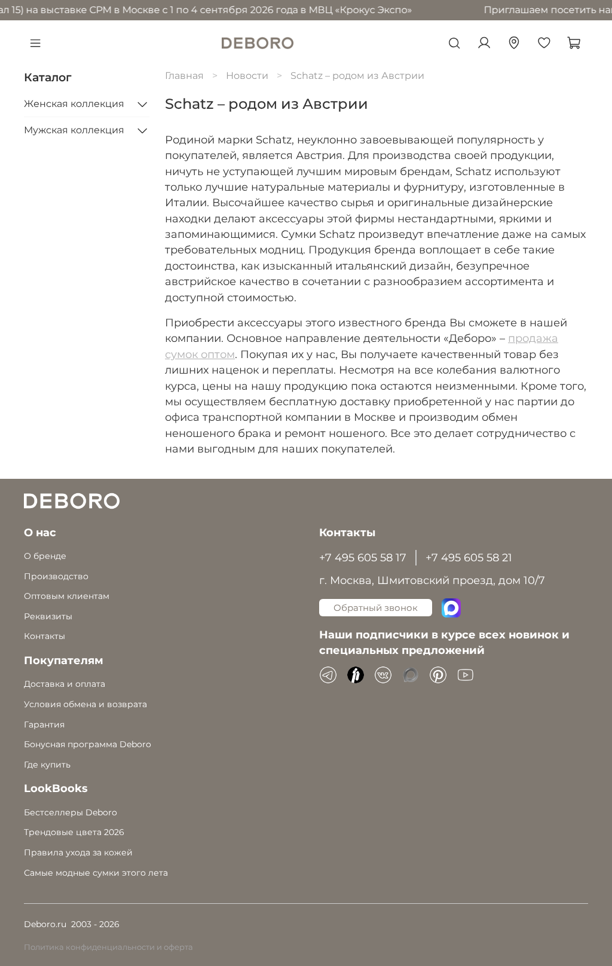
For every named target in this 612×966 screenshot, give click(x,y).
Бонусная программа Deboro (87, 744)
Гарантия (44, 724)
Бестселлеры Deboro (70, 812)
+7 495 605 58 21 (469, 557)
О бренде (45, 556)
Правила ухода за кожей (78, 852)
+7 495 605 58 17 (362, 557)
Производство (56, 576)
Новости (247, 75)
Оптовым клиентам (66, 596)
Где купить (47, 764)
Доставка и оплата (64, 683)
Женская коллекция (74, 103)
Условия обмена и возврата (85, 704)
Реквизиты (48, 616)
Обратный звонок (375, 607)
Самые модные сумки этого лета (96, 872)
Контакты (44, 636)
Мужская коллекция (74, 130)
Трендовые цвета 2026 (74, 832)
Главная (184, 75)
